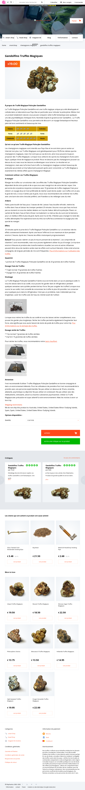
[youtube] (37, 784)
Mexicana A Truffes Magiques (40, 651)
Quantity (8, 420)
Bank (47, 737)
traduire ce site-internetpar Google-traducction (41, 787)
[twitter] (32, 784)
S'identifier (53, 2)
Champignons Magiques (28, 45)
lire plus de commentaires (72, 458)
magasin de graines (36, 39)
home (4, 45)
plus (9, 479)
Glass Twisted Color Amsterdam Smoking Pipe (15, 548)
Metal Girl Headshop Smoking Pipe (67, 548)
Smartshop (13, 45)
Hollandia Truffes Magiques (65, 651)
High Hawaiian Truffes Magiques (14, 700)
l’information (63, 38)
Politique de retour (11, 762)
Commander (79, 2)
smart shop (9, 38)
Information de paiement (51, 729)
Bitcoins (48, 734)
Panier (74, 21)
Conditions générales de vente (14, 755)
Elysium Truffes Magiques (41, 604)
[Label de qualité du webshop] (4, 2)
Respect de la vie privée (12, 759)
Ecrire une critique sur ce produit (57, 441)
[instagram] (27, 784)
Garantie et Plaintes (11, 751)
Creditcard (49, 741)
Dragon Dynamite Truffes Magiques (41, 700)
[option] (23, 482)
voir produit (17, 562)
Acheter (47, 433)
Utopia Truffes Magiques (15, 604)
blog (49, 38)
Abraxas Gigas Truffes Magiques (65, 605)
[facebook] (23, 784)
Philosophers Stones (13, 651)
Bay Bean (36, 548)
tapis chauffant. (51, 341)
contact (75, 38)
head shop (23, 38)
